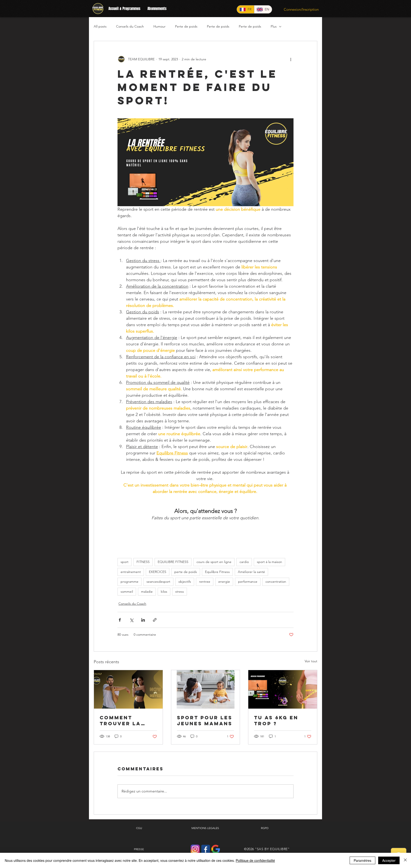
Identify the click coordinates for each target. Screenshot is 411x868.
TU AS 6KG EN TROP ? (276, 720)
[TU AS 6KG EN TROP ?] (282, 689)
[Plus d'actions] (291, 59)
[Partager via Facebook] (119, 620)
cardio (244, 562)
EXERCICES (157, 572)
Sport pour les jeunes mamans (204, 720)
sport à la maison (269, 562)
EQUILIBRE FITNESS (173, 562)
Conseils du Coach (130, 26)
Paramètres (362, 860)
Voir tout (311, 661)
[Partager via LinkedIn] (143, 620)
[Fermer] (405, 860)
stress (179, 591)
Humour (159, 26)
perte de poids (185, 572)
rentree (204, 581)
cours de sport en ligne (213, 562)
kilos (164, 591)
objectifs (184, 581)
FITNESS (143, 562)
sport (124, 562)
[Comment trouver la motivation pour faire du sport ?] (128, 689)
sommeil (127, 591)
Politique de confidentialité (255, 860)
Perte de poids (186, 26)
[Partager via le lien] (154, 620)
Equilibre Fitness (217, 572)
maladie (147, 591)
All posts (100, 26)
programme (129, 581)
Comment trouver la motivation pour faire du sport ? (124, 720)
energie (224, 581)
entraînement (131, 572)
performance (247, 581)
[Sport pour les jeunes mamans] (205, 689)
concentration (275, 581)
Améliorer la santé (251, 572)
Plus (274, 26)
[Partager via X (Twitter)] (131, 620)
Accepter (389, 860)
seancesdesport (158, 581)
